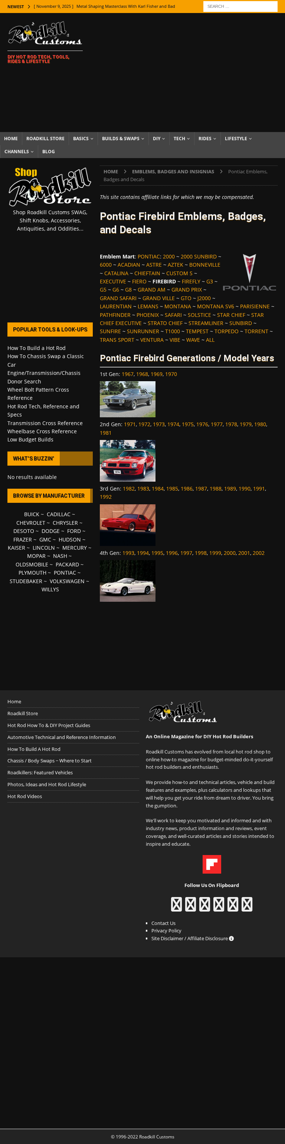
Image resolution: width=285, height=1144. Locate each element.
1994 (143, 552)
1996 (172, 552)
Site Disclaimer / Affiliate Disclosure (190, 938)
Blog (48, 151)
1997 (186, 552)
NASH (60, 555)
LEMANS (148, 306)
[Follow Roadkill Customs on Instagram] (190, 907)
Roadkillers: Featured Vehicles (40, 772)
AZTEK (175, 264)
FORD (74, 530)
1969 (157, 373)
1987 (201, 488)
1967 (128, 373)
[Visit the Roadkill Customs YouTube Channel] (247, 907)
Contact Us (163, 923)
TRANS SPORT (117, 339)
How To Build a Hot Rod (36, 347)
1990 (244, 488)
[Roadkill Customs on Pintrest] (204, 907)
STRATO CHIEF (165, 323)
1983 (143, 488)
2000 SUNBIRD (199, 256)
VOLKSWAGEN (67, 581)
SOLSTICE (199, 314)
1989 (230, 488)
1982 (129, 488)
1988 (216, 488)
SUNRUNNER (143, 331)
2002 (259, 552)
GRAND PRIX (186, 289)
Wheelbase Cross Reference (42, 431)
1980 (260, 424)
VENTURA (152, 339)
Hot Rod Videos (24, 796)
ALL (210, 339)
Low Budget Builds (30, 439)
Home (11, 138)
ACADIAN (129, 264)
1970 (171, 373)
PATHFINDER (115, 314)
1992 (106, 496)
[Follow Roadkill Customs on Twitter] (232, 907)
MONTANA (177, 306)
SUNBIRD (240, 323)
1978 (231, 424)
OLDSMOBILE (32, 564)
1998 (201, 552)
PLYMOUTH (32, 572)
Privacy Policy (166, 930)
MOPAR (36, 555)
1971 (130, 424)
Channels (16, 151)
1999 (215, 552)
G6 (115, 289)
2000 (169, 256)
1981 (106, 432)
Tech (179, 138)
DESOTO (23, 530)
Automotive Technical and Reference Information (61, 737)
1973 (159, 424)
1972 (144, 424)
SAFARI (173, 314)
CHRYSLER (65, 522)
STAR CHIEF (231, 314)
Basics (81, 138)
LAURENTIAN (116, 306)
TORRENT (256, 331)
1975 (188, 424)
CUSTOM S (179, 273)
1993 (128, 552)
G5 (103, 289)
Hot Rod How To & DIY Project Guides (48, 725)
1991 (259, 488)
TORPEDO (226, 331)
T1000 (172, 331)
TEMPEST (197, 331)
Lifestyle (236, 138)
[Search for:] (240, 5)
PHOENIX (148, 314)
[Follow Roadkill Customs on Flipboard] (212, 870)
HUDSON (70, 539)
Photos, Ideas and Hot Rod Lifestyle (46, 784)
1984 (158, 488)
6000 (106, 264)
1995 (157, 552)
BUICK (31, 514)
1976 (202, 424)
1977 (217, 424)
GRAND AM (152, 289)
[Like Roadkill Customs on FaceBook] (176, 907)
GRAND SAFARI (118, 298)
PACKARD (67, 564)
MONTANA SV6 (215, 306)
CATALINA (116, 273)
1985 (172, 488)
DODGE (51, 530)
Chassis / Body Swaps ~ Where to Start (49, 760)
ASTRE (154, 264)
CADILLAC (59, 514)
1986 (187, 488)
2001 (244, 552)
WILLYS (50, 589)
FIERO (139, 281)
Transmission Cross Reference (45, 423)
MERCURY (74, 547)
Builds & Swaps (121, 138)
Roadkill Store (45, 138)
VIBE (175, 339)
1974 (173, 424)
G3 (209, 281)
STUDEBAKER (26, 581)
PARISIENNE (255, 306)
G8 (128, 289)
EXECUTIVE (113, 281)
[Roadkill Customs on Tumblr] (218, 907)
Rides (205, 138)
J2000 (204, 298)
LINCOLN (44, 547)
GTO (186, 298)
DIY (156, 138)
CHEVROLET (30, 522)
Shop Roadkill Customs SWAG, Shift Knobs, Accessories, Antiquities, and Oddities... (50, 220)
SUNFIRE (110, 331)
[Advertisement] (191, 72)
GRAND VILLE (158, 298)
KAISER (16, 547)
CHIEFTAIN (147, 273)
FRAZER (22, 539)
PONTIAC (149, 256)
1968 (142, 373)
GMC (45, 539)
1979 (246, 424)
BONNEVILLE (204, 264)
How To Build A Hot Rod (33, 749)
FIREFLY (191, 281)
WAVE (193, 339)
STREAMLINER (206, 323)
